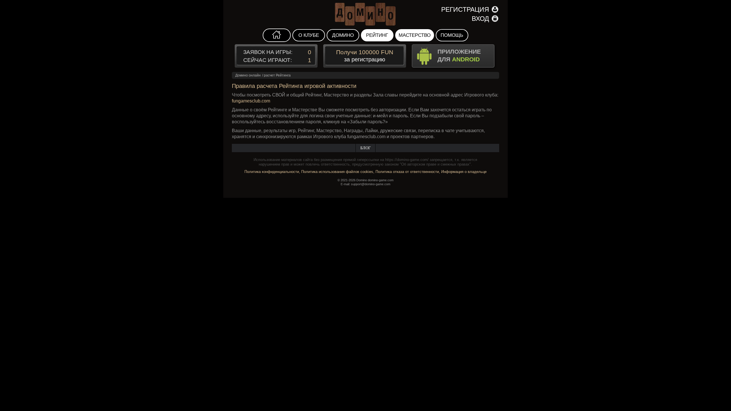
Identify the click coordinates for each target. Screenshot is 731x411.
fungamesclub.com (251, 100)
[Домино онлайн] (365, 14)
